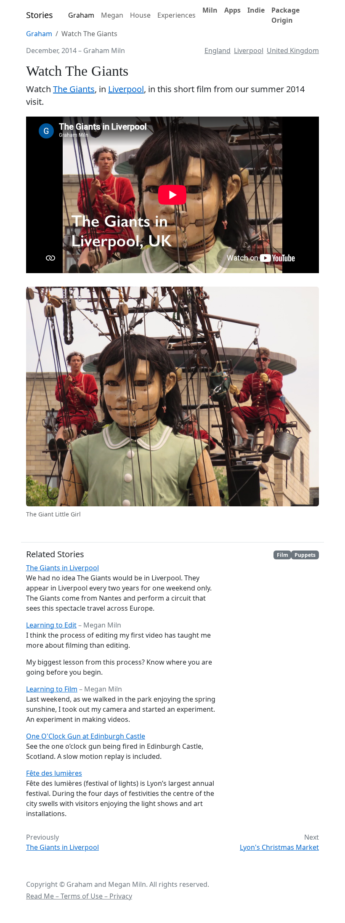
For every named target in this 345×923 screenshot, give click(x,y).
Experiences (176, 15)
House (140, 15)
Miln (210, 10)
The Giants (74, 89)
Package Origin (285, 15)
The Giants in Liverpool (62, 567)
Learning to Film (51, 689)
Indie (256, 10)
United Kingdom (293, 50)
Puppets (305, 555)
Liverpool (248, 50)
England (217, 50)
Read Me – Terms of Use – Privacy (79, 896)
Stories (39, 15)
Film (282, 555)
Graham (81, 15)
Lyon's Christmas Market (279, 847)
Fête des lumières (54, 773)
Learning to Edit (51, 625)
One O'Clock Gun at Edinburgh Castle (85, 736)
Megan (112, 15)
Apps (232, 10)
